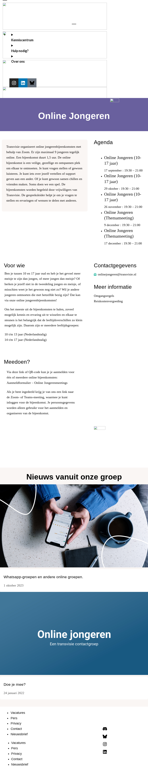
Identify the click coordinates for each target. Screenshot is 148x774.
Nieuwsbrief (19, 734)
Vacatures (18, 713)
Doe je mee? (15, 684)
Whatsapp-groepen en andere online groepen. (43, 577)
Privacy (16, 723)
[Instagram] (13, 82)
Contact (16, 729)
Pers (14, 718)
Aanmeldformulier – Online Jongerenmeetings (37, 383)
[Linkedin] (22, 82)
